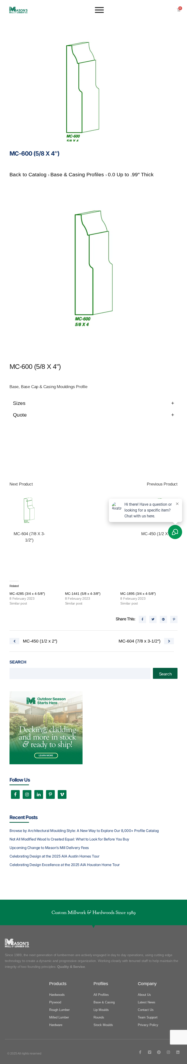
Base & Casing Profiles (77, 174)
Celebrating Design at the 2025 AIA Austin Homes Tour (54, 856)
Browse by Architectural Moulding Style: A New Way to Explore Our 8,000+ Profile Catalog (84, 830)
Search (17, 662)
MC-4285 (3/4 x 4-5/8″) (27, 594)
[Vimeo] (149, 1052)
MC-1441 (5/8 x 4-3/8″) (83, 594)
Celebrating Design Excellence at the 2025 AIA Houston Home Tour (64, 864)
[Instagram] (168, 1052)
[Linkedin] (178, 1052)
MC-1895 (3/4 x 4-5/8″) (138, 594)
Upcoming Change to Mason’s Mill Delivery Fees (49, 847)
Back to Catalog (28, 174)
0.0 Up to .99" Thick (131, 174)
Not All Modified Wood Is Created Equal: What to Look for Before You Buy (69, 839)
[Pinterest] (159, 1052)
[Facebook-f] (140, 1052)
